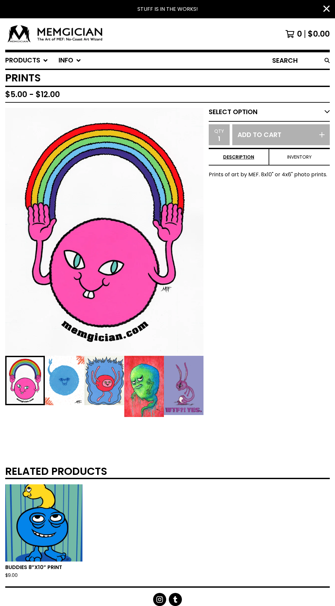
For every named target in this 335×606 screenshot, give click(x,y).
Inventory (299, 157)
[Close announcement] (326, 9)
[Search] (327, 60)
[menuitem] (26, 60)
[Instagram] (159, 599)
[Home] (57, 34)
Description (238, 157)
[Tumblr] (175, 599)
